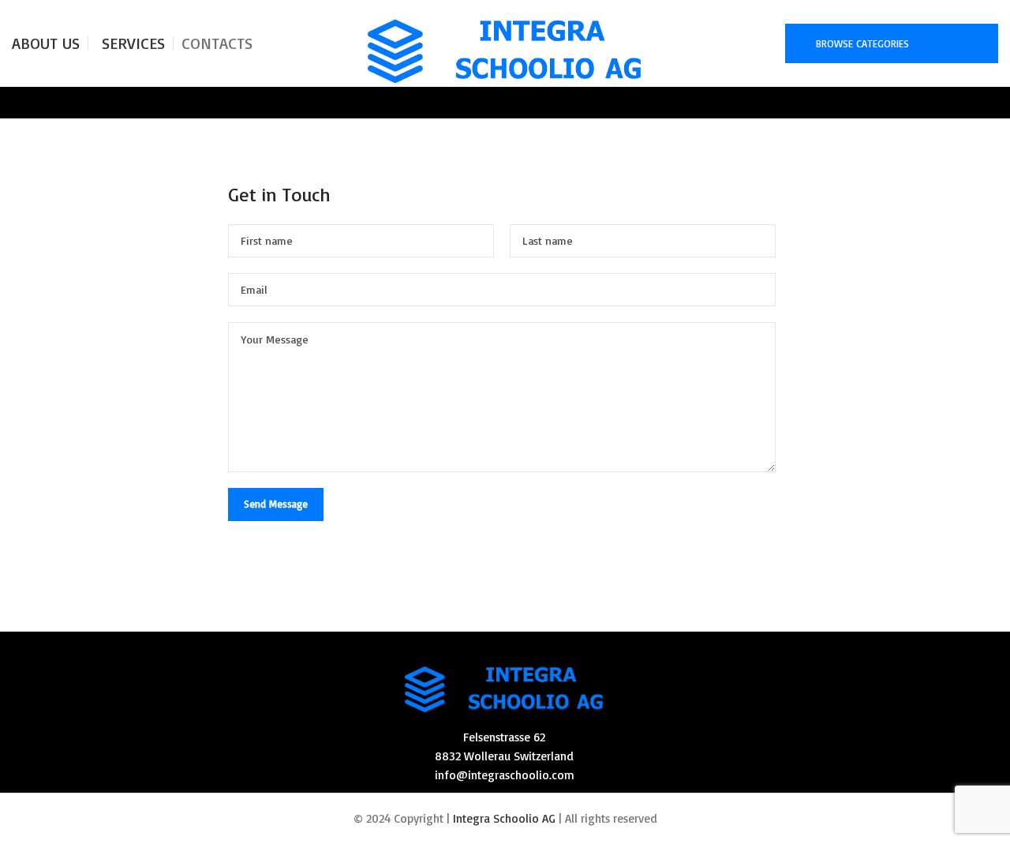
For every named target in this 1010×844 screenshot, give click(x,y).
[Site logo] (505, 42)
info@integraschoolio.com (504, 774)
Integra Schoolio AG (504, 818)
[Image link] (504, 682)
